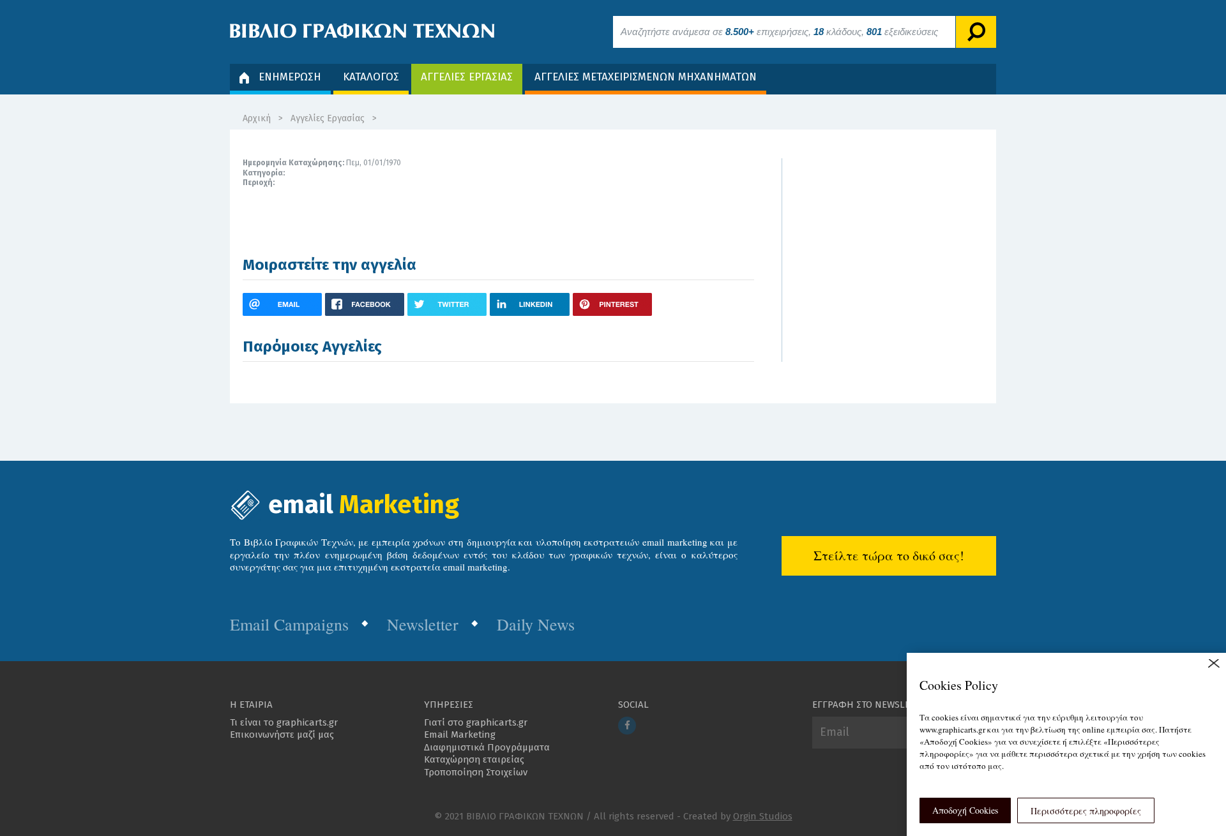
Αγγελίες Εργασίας (328, 118)
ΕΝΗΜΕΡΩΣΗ (290, 77)
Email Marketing (460, 734)
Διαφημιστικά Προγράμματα (487, 747)
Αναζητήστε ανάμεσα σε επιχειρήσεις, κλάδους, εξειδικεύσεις (779, 31)
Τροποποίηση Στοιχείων (475, 772)
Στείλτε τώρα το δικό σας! (889, 555)
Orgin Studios (762, 816)
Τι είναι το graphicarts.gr (284, 722)
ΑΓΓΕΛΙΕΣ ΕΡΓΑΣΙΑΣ (467, 77)
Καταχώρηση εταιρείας (474, 759)
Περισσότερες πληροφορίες (1086, 811)
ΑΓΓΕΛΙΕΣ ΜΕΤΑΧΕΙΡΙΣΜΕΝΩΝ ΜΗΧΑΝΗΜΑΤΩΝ (645, 77)
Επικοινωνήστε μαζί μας (282, 734)
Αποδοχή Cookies (965, 810)
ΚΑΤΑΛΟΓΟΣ (371, 77)
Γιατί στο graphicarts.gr (475, 722)
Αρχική (257, 118)
